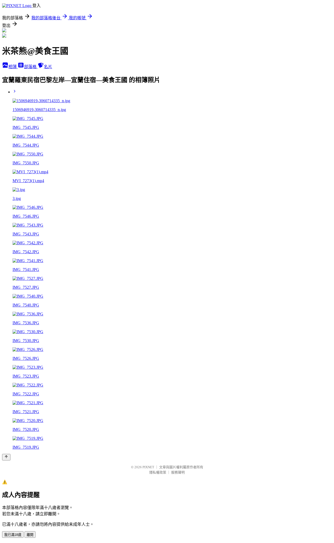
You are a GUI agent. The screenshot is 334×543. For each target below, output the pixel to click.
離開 (30, 535)
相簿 (13, 67)
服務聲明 (178, 472)
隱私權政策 (157, 472)
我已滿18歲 (12, 535)
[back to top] (6, 457)
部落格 (31, 67)
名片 (48, 67)
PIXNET (148, 467)
